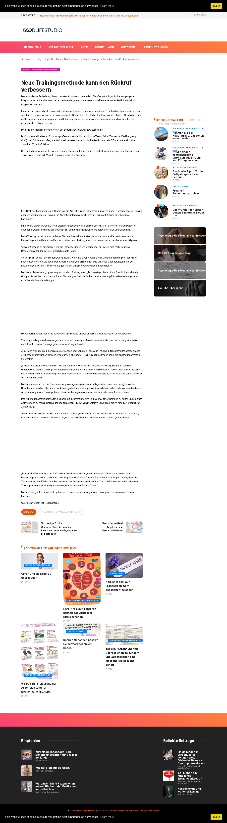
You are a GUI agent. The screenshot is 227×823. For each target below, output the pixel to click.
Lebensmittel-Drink (155, 47)
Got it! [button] (216, 817)
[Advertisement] (82, 183)
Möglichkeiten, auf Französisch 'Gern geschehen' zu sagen (119, 585)
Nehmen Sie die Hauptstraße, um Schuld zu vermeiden (188, 135)
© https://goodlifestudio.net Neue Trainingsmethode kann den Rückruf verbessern (116, 811)
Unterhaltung (31, 47)
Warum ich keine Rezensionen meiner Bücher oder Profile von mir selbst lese (56, 786)
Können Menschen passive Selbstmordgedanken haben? (80, 644)
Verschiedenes (116, 573)
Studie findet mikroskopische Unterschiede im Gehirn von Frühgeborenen (187, 156)
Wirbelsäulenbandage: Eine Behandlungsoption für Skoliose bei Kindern (56, 754)
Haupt (28, 59)
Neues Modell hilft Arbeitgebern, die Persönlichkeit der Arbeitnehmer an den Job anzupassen (89, 15)
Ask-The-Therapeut (60, 47)
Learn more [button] (107, 817)
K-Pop (84, 47)
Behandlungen (104, 47)
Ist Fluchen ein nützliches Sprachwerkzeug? (189, 775)
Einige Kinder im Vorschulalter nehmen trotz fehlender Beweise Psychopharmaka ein (191, 757)
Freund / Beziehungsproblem (185, 192)
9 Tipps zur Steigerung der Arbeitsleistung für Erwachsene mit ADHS (39, 687)
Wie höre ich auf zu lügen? (53, 767)
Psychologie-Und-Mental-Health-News (58, 59)
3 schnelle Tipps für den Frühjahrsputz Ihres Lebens (188, 174)
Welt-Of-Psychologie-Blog (37, 565)
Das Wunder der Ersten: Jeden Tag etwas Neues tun (188, 212)
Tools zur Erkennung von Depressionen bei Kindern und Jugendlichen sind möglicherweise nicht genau (122, 656)
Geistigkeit (128, 47)
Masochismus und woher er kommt (189, 790)
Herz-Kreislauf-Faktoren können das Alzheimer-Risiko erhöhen (79, 612)
